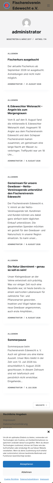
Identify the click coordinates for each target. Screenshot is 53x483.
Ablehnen (26, 472)
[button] (48, 431)
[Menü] (48, 5)
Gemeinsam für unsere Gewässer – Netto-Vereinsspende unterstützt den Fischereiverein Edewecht (25, 190)
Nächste (40, 405)
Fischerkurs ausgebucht (23, 59)
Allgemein (13, 53)
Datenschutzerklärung (29, 479)
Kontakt (7, 427)
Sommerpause (17, 339)
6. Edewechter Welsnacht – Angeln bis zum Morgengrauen (25, 110)
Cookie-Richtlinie (11, 479)
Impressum (44, 479)
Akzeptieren (26, 464)
